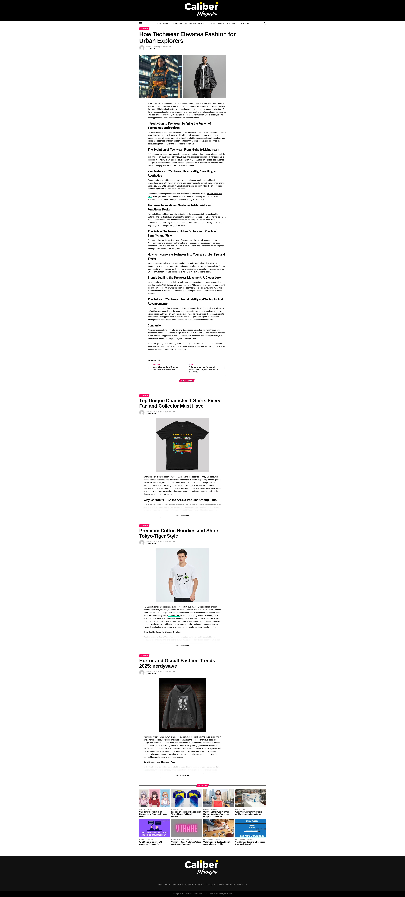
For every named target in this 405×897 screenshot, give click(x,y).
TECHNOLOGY (177, 23)
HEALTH (166, 23)
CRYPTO (201, 23)
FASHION (221, 23)
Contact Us (244, 23)
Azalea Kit (151, 49)
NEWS (159, 23)
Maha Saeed (152, 413)
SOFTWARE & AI (190, 23)
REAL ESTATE (232, 23)
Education (211, 23)
